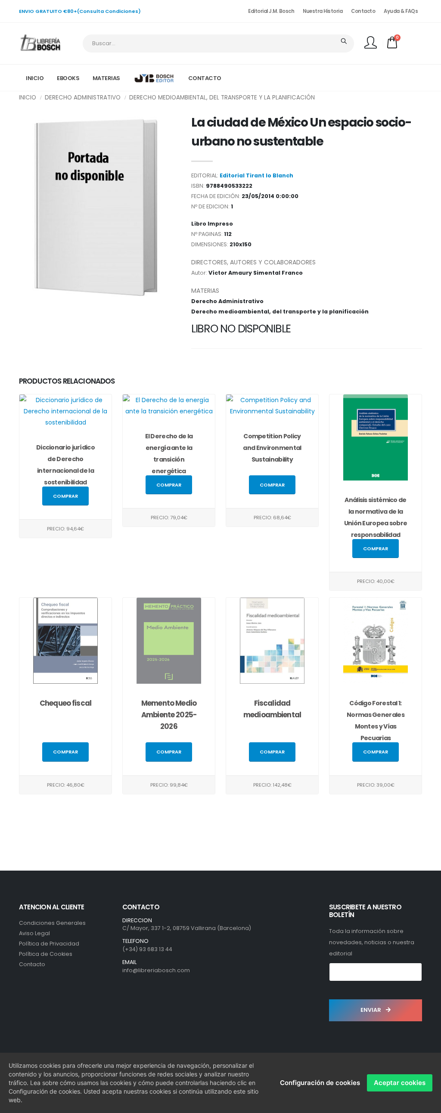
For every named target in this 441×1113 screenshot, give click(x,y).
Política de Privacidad (49, 943)
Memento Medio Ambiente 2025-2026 (168, 715)
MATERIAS (106, 78)
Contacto (363, 11)
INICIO (34, 78)
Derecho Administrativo (83, 97)
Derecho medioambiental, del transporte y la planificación (222, 97)
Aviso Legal (34, 933)
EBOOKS (68, 78)
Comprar (65, 496)
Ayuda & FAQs (401, 11)
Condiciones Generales (52, 923)
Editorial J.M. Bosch (271, 11)
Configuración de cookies (320, 1083)
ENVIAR (371, 1010)
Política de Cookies (45, 954)
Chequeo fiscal (65, 703)
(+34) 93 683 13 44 (147, 949)
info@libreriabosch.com (156, 970)
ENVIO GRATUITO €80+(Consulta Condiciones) (80, 11)
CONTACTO (204, 78)
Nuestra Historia (322, 11)
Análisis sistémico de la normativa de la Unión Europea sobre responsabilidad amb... (375, 523)
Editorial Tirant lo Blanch (256, 175)
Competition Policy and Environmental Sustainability (272, 448)
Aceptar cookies (399, 1083)
